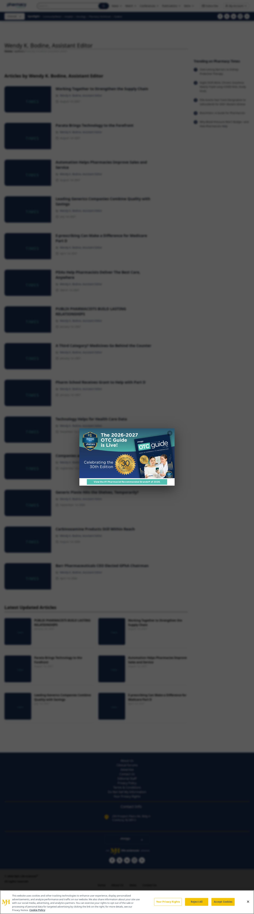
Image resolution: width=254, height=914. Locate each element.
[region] (127, 902)
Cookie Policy (37, 910)
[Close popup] (169, 433)
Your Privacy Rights (168, 901)
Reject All (196, 901)
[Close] (248, 902)
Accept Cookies (223, 901)
